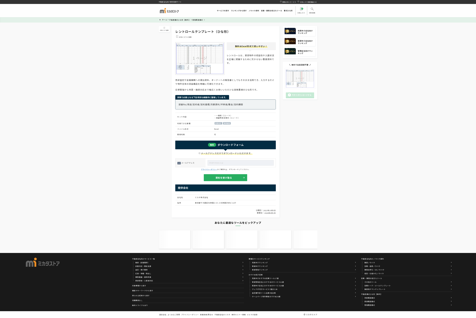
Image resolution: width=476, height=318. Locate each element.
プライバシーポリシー (209, 169)
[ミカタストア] (169, 10)
